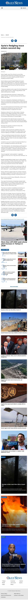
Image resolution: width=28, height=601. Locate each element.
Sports (20, 582)
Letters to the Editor (19, 595)
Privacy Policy (4, 593)
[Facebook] (12, 40)
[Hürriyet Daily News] (14, 3)
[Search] (21, 8)
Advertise (3, 597)
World (7, 35)
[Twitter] (15, 40)
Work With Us (17, 593)
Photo (12, 584)
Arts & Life (13, 582)
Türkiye (3, 581)
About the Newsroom (6, 595)
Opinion (21, 581)
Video (3, 584)
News (2, 35)
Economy (13, 581)
